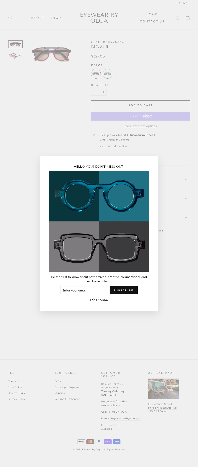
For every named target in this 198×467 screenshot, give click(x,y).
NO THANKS (99, 300)
